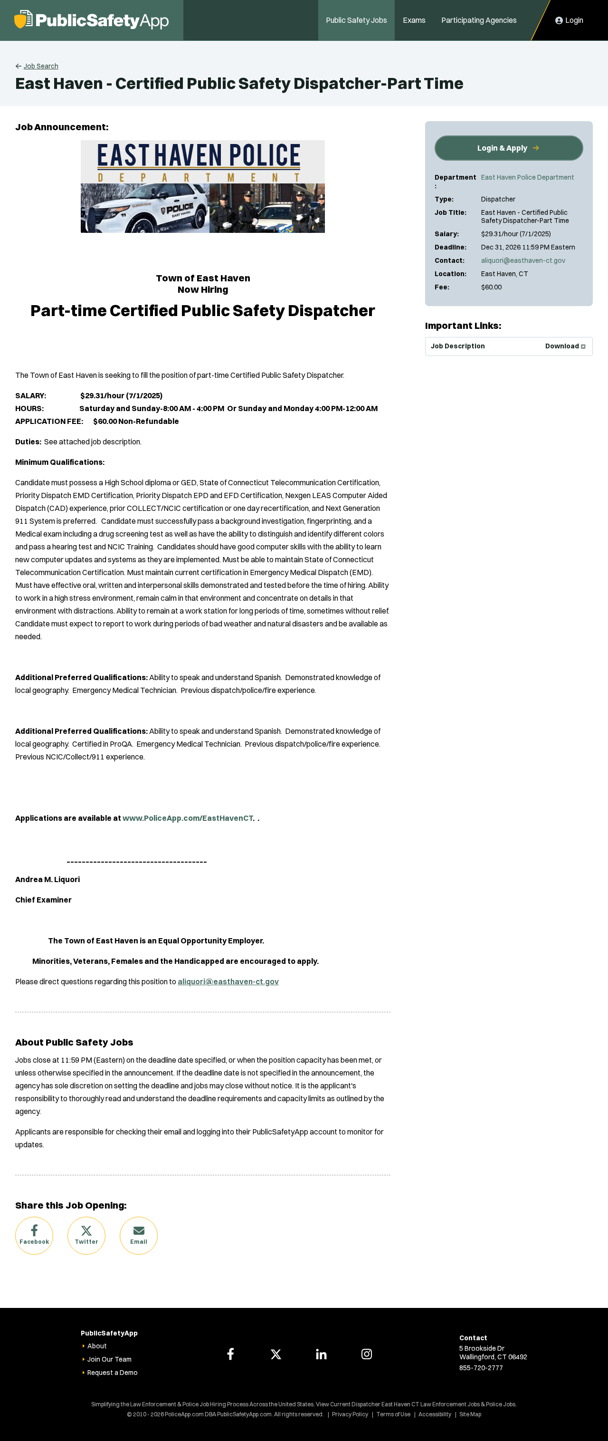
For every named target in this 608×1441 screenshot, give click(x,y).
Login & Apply (502, 148)
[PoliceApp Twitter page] (276, 1354)
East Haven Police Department (527, 177)
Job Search (41, 66)
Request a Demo (112, 1372)
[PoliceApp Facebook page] (230, 1354)
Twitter (86, 1241)
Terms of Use (393, 1414)
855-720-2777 (481, 1368)
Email (138, 1241)
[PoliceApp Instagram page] (366, 1354)
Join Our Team (109, 1359)
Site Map (470, 1414)
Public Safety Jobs (356, 20)
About (97, 1346)
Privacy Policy (350, 1414)
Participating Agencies (479, 20)
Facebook (34, 1241)
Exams (414, 20)
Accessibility (434, 1414)
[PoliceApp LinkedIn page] (321, 1354)
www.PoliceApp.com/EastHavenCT (188, 818)
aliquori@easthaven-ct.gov (523, 260)
